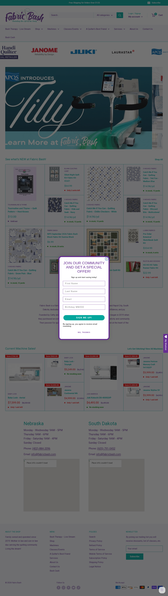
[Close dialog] (106, 258)
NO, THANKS (84, 332)
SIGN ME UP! (84, 318)
